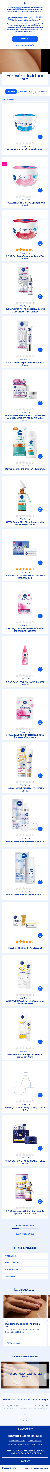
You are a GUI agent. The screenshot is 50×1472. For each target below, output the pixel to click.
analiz (18, 9)
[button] (40, 137)
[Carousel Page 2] (23, 1292)
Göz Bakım (10, 1276)
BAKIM (24, 1461)
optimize (18, 8)
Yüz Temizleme (12, 1263)
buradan (28, 11)
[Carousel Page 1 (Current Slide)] (21, 1292)
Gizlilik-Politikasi (35, 1441)
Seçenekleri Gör (25, 45)
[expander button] (25, 1418)
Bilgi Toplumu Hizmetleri (18, 1444)
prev (3, 1321)
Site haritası (37, 1444)
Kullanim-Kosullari (17, 1441)
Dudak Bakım (11, 1269)
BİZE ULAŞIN (24, 1429)
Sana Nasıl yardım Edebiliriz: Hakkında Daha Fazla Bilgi (25, 1452)
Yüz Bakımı (10, 1256)
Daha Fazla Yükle (25, 1234)
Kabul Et (25, 39)
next (47, 1321)
